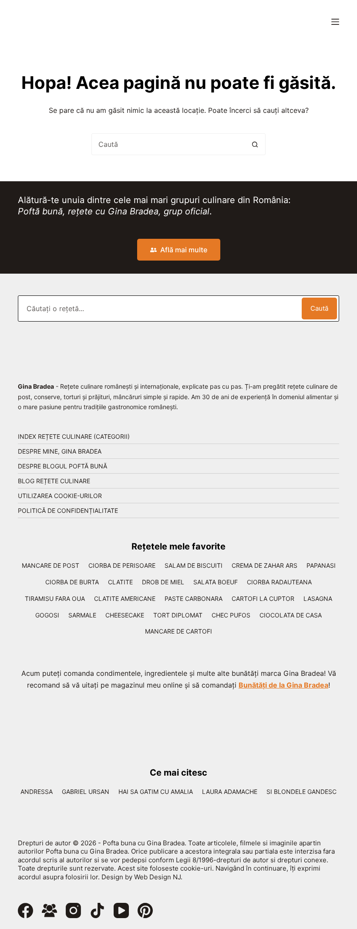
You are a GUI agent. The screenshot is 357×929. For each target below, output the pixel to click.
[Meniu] (335, 22)
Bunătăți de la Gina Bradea (283, 685)
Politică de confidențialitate (68, 510)
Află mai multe (183, 249)
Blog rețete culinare (54, 481)
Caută (319, 308)
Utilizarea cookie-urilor (60, 495)
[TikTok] (97, 910)
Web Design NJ (157, 877)
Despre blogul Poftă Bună (62, 466)
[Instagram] (73, 910)
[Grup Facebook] (49, 910)
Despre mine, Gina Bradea (59, 451)
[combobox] (168, 144)
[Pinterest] (145, 910)
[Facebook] (25, 910)
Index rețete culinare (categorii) (74, 436)
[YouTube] (121, 910)
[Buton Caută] (254, 144)
